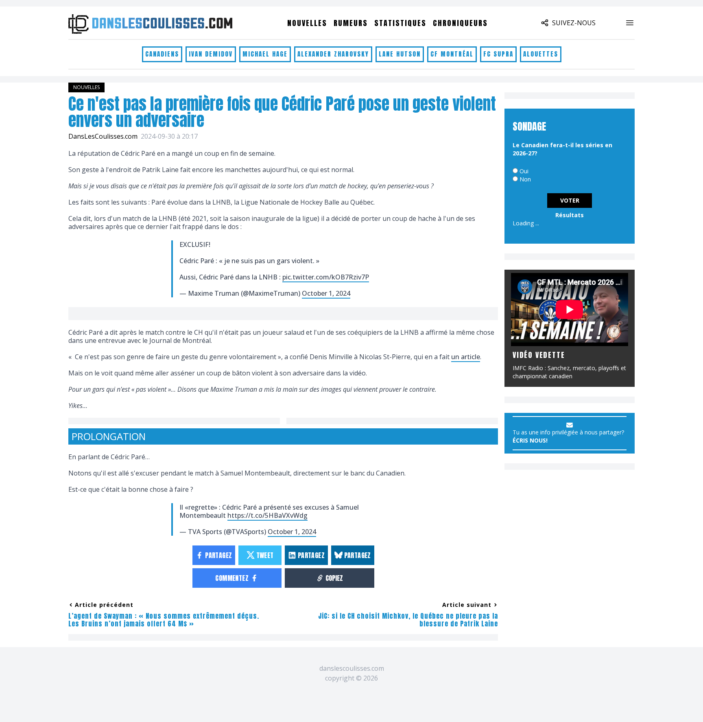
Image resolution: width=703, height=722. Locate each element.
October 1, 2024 (326, 293)
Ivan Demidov (211, 54)
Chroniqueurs (460, 22)
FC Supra (498, 54)
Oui (524, 171)
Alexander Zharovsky (333, 54)
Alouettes (540, 54)
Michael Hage (265, 54)
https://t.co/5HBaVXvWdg (267, 515)
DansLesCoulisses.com (103, 136)
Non (525, 179)
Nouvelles (307, 22)
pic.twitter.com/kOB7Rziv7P (325, 277)
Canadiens (162, 54)
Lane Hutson (400, 54)
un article (465, 356)
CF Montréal (452, 54)
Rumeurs (351, 22)
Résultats (569, 215)
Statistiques (400, 22)
